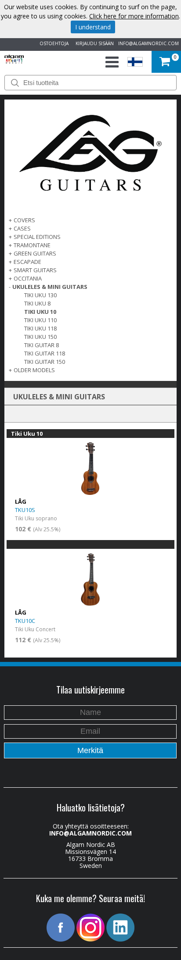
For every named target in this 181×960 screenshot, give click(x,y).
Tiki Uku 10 (40, 312)
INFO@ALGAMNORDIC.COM (148, 43)
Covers (24, 220)
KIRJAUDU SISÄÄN (93, 43)
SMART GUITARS (35, 270)
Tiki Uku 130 (40, 295)
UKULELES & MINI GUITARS (49, 287)
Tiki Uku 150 (40, 337)
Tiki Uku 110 (40, 320)
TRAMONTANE (32, 245)
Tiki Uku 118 (40, 328)
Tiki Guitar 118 (44, 353)
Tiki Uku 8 (37, 303)
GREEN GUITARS (35, 253)
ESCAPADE (27, 262)
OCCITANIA (28, 278)
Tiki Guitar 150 (44, 362)
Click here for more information (134, 16)
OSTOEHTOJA (53, 43)
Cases (22, 228)
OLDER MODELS (34, 370)
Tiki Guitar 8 (41, 345)
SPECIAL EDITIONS (37, 237)
